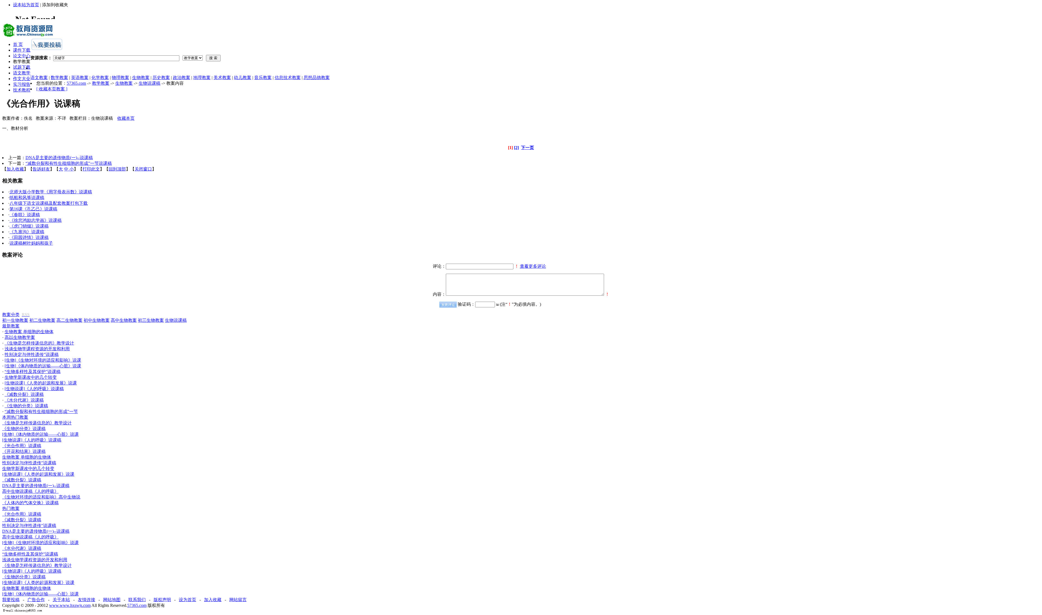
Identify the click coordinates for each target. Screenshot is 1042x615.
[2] (516, 147)
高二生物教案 (69, 320)
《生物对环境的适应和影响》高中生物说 (41, 497)
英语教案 (79, 77)
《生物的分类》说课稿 (26, 405)
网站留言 (238, 599)
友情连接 (86, 599)
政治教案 (181, 77)
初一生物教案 (15, 320)
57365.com (76, 83)
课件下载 (21, 50)
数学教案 (59, 77)
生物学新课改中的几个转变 (31, 377)
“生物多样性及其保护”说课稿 (33, 371)
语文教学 (21, 73)
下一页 (527, 147)
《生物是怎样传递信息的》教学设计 (39, 343)
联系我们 (137, 599)
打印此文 (91, 169)
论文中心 (21, 55)
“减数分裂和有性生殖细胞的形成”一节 (41, 411)
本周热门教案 (15, 417)
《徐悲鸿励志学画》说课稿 (35, 220)
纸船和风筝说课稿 (26, 197)
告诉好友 (41, 169)
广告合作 (36, 599)
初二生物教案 (42, 320)
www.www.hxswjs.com (70, 605)
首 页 (18, 44)
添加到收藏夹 (55, 4)
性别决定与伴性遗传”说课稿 (32, 354)
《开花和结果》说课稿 (24, 451)
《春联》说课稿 (24, 214)
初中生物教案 (97, 320)
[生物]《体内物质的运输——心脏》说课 (43, 366)
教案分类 (11, 314)
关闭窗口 (143, 169)
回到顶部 (117, 169)
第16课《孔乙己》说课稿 (33, 209)
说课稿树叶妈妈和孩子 (31, 243)
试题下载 (21, 67)
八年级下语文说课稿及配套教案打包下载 (48, 203)
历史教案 (161, 77)
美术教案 (222, 77)
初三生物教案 (151, 320)
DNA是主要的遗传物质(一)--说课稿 (59, 157)
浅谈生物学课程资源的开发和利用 (37, 348)
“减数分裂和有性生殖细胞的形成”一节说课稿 (69, 163)
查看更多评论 (533, 266)
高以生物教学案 (20, 337)
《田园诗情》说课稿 (29, 237)
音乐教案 (263, 77)
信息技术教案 (288, 77)
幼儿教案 (242, 77)
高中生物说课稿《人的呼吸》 (30, 491)
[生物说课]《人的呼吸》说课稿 (34, 388)
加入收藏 (15, 169)
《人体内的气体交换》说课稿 (30, 502)
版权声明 (162, 599)
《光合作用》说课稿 (21, 445)
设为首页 (187, 599)
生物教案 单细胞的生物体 (29, 331)
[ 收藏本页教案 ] (51, 89)
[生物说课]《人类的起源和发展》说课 (41, 383)
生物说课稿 (149, 83)
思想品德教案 (317, 77)
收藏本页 (126, 118)
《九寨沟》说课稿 (26, 231)
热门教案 (11, 508)
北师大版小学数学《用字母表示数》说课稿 (50, 192)
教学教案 (21, 61)
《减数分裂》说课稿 (24, 394)
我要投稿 (11, 599)
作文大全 (21, 78)
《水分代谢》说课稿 (24, 400)
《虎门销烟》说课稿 (29, 226)
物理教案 (120, 77)
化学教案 (100, 77)
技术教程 (21, 90)
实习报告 (21, 84)
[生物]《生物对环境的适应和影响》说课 (43, 360)
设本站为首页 (26, 4)
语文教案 (39, 77)
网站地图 (111, 599)
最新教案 (11, 326)
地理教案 (202, 77)
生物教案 (141, 77)
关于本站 (61, 599)
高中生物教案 (124, 320)
